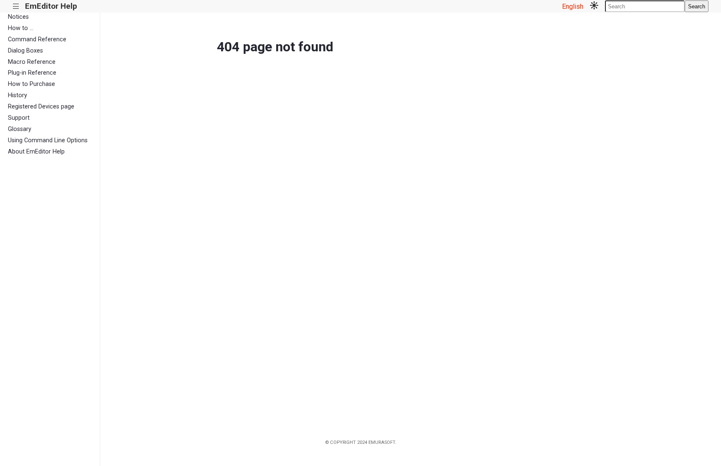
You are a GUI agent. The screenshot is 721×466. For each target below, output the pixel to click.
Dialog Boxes (25, 50)
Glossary (19, 129)
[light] (594, 6)
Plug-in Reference (32, 72)
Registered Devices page (41, 106)
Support (19, 117)
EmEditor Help (51, 6)
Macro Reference (31, 61)
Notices (18, 16)
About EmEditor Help (36, 151)
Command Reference (37, 39)
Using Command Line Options (48, 140)
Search (696, 6)
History (17, 95)
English (572, 6)
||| (16, 6)
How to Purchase (31, 84)
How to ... (20, 28)
